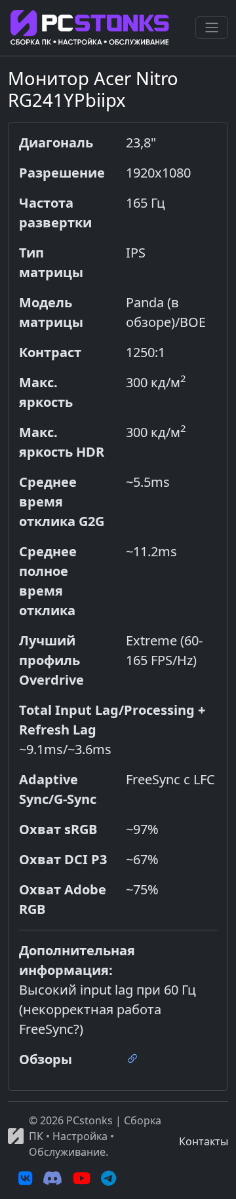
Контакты (203, 1141)
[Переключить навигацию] (211, 27)
